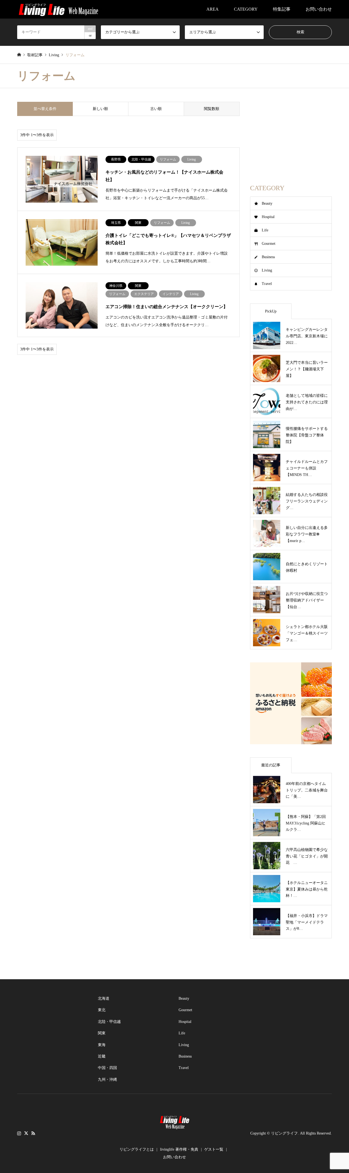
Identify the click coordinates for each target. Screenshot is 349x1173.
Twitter (26, 1133)
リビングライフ (284, 1133)
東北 (102, 1010)
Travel (267, 284)
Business (268, 257)
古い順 (156, 109)
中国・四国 (107, 1068)
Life (265, 230)
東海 (102, 1045)
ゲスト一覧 (213, 1149)
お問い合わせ (319, 9)
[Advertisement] (291, 136)
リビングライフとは (136, 1149)
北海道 (103, 998)
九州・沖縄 (107, 1079)
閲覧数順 (211, 109)
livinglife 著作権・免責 (179, 1149)
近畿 (102, 1056)
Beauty (267, 203)
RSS (33, 1133)
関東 (102, 1033)
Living (267, 270)
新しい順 (100, 109)
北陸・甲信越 (109, 1022)
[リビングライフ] (58, 9)
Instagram (19, 1133)
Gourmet (268, 244)
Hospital (268, 217)
